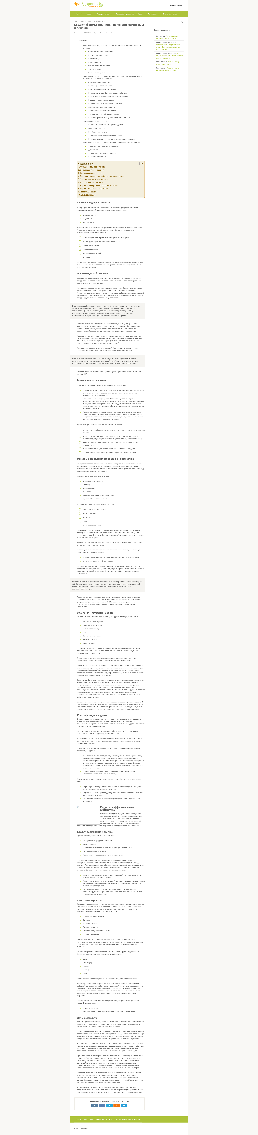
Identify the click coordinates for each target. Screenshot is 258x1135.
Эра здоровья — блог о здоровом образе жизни (94, 1119)
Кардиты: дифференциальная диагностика (99, 185)
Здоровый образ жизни (125, 14)
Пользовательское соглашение (128, 1119)
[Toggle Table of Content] (140, 163)
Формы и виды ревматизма (92, 167)
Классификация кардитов (91, 182)
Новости (89, 14)
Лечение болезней (106, 33)
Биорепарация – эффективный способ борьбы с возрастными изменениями (168, 47)
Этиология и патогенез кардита (94, 179)
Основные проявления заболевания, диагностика (102, 176)
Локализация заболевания (92, 170)
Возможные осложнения (91, 173)
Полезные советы (170, 14)
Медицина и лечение (104, 14)
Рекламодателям (176, 5)
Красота (141, 14)
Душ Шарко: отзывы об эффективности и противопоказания (170, 55)
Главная (79, 14)
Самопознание (153, 14)
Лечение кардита (89, 195)
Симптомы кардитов (89, 192)
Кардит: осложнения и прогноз (94, 189)
